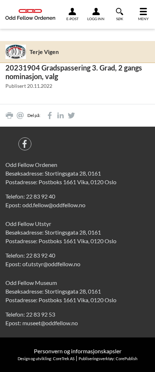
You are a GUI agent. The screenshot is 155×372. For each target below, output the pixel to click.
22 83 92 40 (40, 196)
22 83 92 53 (40, 314)
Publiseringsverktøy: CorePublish (108, 358)
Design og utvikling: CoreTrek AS (46, 358)
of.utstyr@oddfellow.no (51, 263)
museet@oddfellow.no (50, 322)
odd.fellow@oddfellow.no (53, 204)
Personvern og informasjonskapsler (77, 351)
